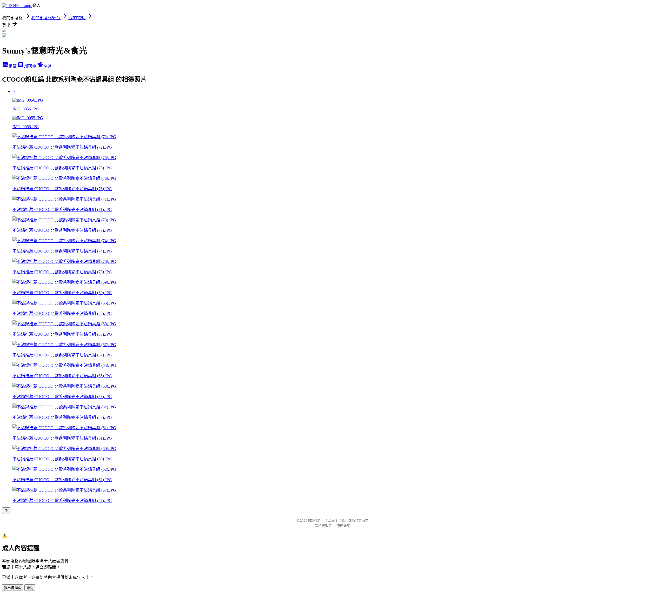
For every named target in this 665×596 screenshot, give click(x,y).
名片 (48, 66)
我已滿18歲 (12, 588)
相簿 (13, 66)
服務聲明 (343, 526)
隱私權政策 (323, 526)
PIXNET (314, 520)
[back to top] (6, 510)
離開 (29, 588)
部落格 (30, 66)
